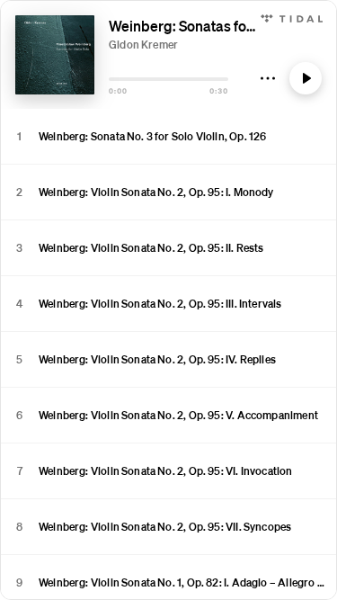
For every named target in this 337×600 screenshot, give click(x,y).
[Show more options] (268, 78)
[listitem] (168, 137)
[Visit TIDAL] (292, 16)
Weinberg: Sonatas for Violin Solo (215, 25)
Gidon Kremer (143, 44)
